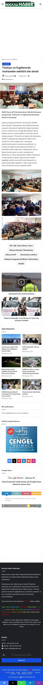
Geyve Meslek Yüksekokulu (22, 250)
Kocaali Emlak (10, 672)
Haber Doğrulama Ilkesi (25, 673)
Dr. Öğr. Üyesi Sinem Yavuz (22, 246)
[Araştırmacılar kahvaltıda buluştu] (31, 384)
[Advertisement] (21, 33)
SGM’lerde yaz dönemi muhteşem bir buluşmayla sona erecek (11, 394)
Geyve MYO (11, 255)
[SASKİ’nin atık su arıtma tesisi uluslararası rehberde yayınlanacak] (31, 362)
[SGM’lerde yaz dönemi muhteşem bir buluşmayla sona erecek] (11, 384)
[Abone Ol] (21, 478)
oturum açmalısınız (22, 413)
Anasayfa (6, 59)
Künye (18, 672)
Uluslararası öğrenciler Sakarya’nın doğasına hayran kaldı (10, 349)
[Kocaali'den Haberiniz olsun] (19, 4)
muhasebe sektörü (29, 255)
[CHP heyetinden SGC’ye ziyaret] (31, 339)
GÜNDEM (14, 59)
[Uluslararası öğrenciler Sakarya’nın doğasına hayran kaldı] (11, 339)
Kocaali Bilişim (36, 670)
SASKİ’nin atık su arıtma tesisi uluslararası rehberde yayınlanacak (30, 371)
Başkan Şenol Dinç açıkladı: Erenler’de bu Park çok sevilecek (9, 371)
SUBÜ (21, 264)
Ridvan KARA (9, 76)
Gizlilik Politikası (27, 672)
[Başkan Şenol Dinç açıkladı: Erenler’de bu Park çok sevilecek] (11, 362)
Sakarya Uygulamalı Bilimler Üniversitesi (21, 259)
